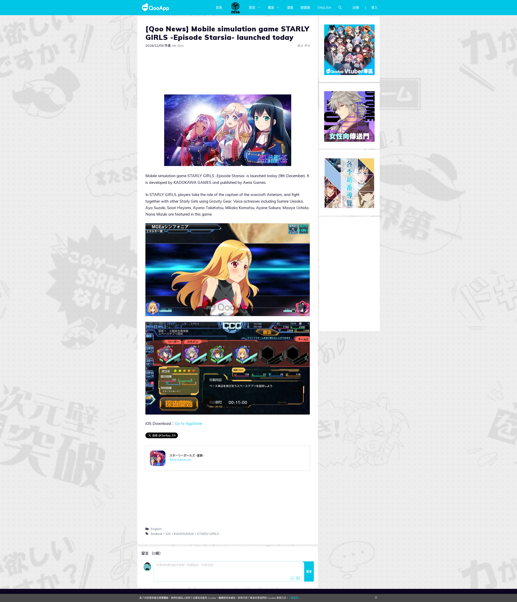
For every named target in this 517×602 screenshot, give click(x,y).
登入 (374, 7)
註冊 (356, 7)
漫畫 (290, 7)
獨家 (271, 7)
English (156, 529)
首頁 (219, 7)
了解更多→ (295, 597)
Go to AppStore (188, 423)
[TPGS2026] (235, 7)
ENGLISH (324, 7)
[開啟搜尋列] (340, 7)
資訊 (252, 7)
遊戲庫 (305, 7)
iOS (168, 534)
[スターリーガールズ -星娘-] (228, 458)
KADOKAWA (184, 534)
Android (156, 534)
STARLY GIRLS (208, 534)
